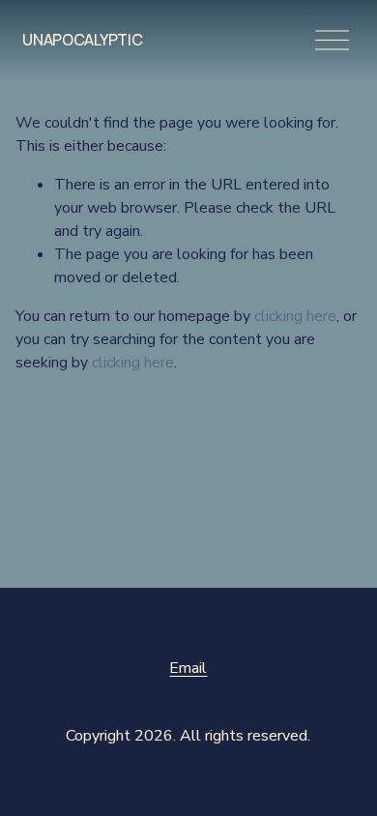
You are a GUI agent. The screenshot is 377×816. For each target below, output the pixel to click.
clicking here (295, 316)
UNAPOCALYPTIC (82, 39)
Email (188, 668)
